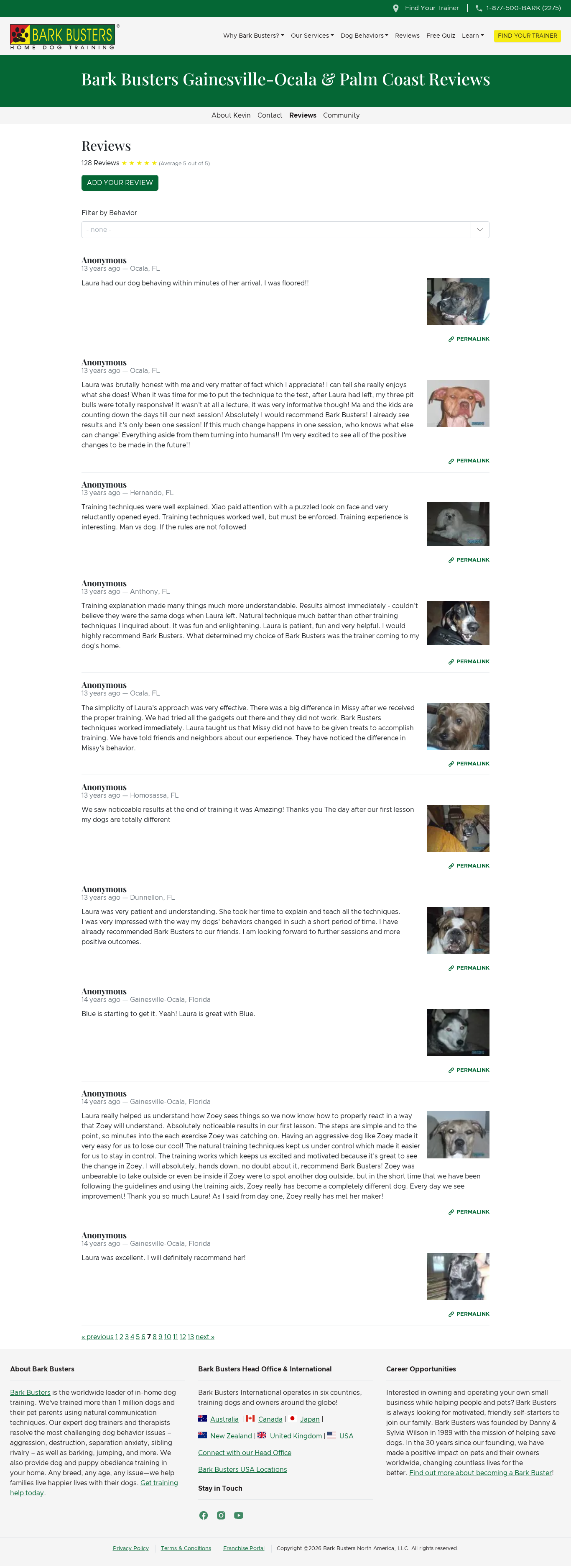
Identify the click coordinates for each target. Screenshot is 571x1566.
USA (346, 1436)
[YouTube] (238, 1515)
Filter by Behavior (109, 213)
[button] (480, 230)
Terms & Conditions (186, 1548)
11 (175, 1337)
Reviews (407, 36)
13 (191, 1337)
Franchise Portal (244, 1548)
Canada (270, 1419)
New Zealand (231, 1436)
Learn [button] (470, 36)
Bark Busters (30, 1392)
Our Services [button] (310, 36)
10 (167, 1337)
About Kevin (231, 115)
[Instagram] (221, 1515)
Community (341, 115)
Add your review (120, 183)
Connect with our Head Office (244, 1453)
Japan (310, 1419)
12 (183, 1337)
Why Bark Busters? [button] (251, 36)
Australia (224, 1419)
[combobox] (99, 229)
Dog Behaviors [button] (362, 36)
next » (205, 1337)
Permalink (472, 339)
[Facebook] (203, 1515)
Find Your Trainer (527, 36)
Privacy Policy (131, 1548)
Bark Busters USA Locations (242, 1469)
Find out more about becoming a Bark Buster (480, 1473)
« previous (98, 1337)
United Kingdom (295, 1436)
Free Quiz (440, 36)
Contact (270, 115)
